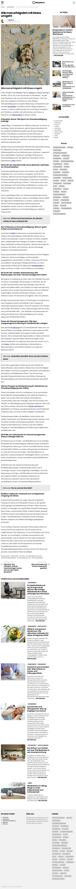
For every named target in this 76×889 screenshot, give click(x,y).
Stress (31, 93)
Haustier (66, 172)
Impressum (6, 819)
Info (56, 186)
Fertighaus (58, 158)
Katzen (57, 192)
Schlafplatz (65, 200)
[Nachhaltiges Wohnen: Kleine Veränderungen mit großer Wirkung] (57, 73)
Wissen (57, 208)
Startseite (5, 817)
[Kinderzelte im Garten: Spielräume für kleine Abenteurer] (64, 21)
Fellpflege (66, 156)
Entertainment (58, 121)
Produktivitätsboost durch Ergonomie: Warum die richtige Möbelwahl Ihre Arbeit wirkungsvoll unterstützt (38, 589)
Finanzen (57, 124)
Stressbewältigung (34, 556)
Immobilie (68, 183)
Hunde (71, 180)
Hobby (57, 180)
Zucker (6, 344)
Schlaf (13, 233)
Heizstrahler (67, 178)
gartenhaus (58, 164)
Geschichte (42, 626)
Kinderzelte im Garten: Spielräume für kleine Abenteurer (63, 32)
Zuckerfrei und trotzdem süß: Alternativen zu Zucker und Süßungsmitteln (38, 670)
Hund (64, 180)
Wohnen (57, 211)
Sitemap (5, 822)
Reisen (56, 137)
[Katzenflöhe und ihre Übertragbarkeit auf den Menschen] (57, 64)
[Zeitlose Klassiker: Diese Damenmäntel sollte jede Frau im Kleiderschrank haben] (57, 95)
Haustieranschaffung (61, 175)
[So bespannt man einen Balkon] (57, 107)
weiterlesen (40, 621)
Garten (57, 161)
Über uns (5, 824)
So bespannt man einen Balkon (68, 105)
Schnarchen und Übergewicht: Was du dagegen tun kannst (37, 708)
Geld (66, 164)
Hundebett (58, 183)
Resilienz (15, 556)
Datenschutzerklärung (9, 820)
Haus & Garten (43, 745)
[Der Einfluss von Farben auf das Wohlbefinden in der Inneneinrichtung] (13, 752)
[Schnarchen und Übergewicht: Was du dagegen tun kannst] (13, 711)
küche (64, 192)
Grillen (67, 167)
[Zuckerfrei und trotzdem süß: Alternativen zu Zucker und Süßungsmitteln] (13, 671)
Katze (66, 189)
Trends (64, 205)
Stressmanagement (9, 558)
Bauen (71, 147)
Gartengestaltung (68, 161)
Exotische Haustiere (61, 153)
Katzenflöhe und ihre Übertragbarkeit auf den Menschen (68, 64)
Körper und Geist (35, 406)
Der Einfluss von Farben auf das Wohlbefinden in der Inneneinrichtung (38, 750)
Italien (62, 186)
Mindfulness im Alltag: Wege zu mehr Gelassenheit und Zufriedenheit (37, 788)
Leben (13, 161)
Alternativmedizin (60, 147)
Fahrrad (57, 156)
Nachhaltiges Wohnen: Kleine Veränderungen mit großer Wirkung (67, 74)
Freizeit (56, 27)
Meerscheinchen (60, 194)
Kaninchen (58, 189)
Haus (56, 169)
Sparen (57, 203)
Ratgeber (58, 197)
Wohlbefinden (37, 266)
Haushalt (57, 172)
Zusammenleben (60, 214)
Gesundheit (11, 107)
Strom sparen (67, 203)
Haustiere (57, 134)
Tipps (56, 205)
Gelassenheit (17, 115)
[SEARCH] (74, 3)
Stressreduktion (24, 558)
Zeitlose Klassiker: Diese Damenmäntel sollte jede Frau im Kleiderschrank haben (68, 96)
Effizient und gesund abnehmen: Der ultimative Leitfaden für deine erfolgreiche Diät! (38, 632)
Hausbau (64, 169)
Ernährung (15, 328)
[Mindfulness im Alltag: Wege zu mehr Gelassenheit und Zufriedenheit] (13, 790)
